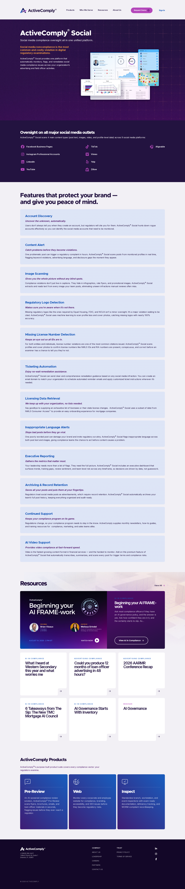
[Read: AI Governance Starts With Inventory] (110, 736)
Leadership (97, 856)
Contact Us (97, 869)
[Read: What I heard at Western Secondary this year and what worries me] (61, 691)
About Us (117, 10)
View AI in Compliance (130, 641)
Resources (103, 10)
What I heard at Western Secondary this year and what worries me (41, 669)
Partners (96, 865)
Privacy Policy (123, 852)
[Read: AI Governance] (159, 736)
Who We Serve (86, 10)
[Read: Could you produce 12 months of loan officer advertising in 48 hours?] (110, 691)
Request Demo (140, 10)
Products (70, 10)
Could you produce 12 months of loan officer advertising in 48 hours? (91, 669)
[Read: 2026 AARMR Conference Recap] (159, 691)
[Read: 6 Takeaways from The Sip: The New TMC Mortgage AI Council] (61, 736)
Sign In (162, 10)
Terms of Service (124, 856)
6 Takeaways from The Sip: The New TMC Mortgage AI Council (43, 712)
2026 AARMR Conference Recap (138, 665)
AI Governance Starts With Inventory (91, 710)
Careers (95, 861)
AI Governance (135, 708)
